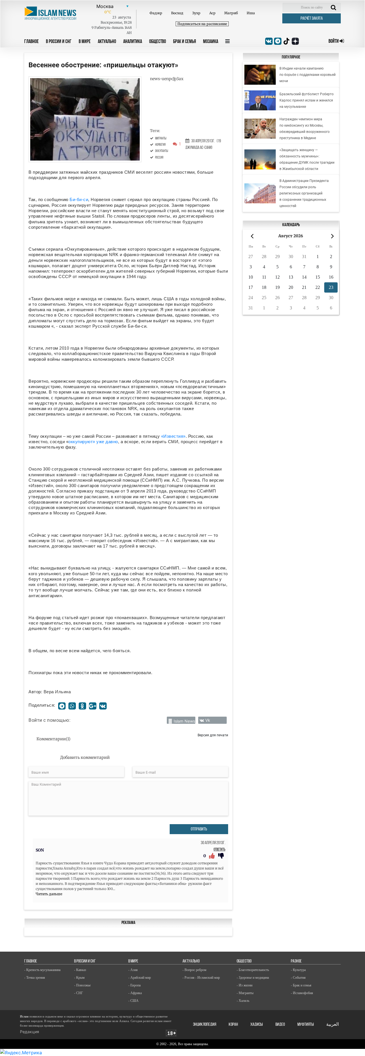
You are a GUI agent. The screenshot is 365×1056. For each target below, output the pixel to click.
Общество (157, 41)
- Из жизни (244, 985)
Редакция (29, 1031)
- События (298, 978)
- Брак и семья (301, 985)
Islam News (184, 721)
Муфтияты (305, 1024)
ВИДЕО (280, 1024)
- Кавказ (80, 970)
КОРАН (233, 1024)
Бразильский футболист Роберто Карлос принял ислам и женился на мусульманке (306, 100)
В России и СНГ (59, 41)
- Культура (298, 970)
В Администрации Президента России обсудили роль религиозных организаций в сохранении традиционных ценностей (304, 193)
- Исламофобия (302, 993)
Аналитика (132, 41)
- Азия (133, 970)
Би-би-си (79, 199)
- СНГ (78, 993)
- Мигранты (245, 993)
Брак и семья (184, 41)
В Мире (85, 41)
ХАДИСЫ (256, 1024)
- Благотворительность (253, 970)
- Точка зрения (34, 978)
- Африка (135, 993)
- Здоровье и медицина (253, 978)
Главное (31, 41)
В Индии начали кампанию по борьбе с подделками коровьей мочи (307, 74)
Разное (296, 961)
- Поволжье (82, 985)
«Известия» (173, 436)
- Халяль (243, 1001)
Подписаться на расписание (202, 24)
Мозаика (210, 41)
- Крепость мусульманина (42, 970)
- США (133, 1001)
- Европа (134, 985)
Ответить (219, 850)
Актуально (107, 41)
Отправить (199, 829)
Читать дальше (49, 894)
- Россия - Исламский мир (201, 978)
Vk (207, 720)
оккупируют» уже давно (93, 441)
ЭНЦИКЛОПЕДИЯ (204, 1024)
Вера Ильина (57, 691)
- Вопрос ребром (194, 970)
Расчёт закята (312, 18)
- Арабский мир (139, 978)
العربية (332, 1024)
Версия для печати (213, 735)
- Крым (79, 978)
